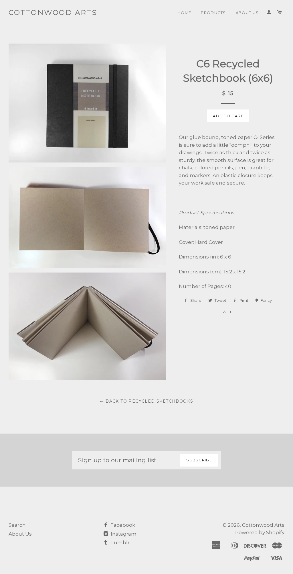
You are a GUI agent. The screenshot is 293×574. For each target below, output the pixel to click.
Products (213, 12)
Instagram (123, 534)
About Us (247, 12)
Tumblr (119, 542)
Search (17, 525)
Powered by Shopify (259, 532)
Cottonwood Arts (53, 12)
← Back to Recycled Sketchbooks (146, 401)
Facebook (122, 525)
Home (184, 12)
